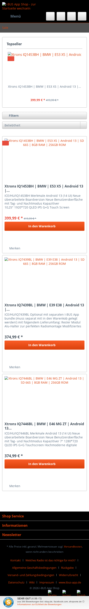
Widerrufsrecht (68, 575)
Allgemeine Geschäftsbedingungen (34, 568)
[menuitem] (11, 16)
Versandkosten (73, 546)
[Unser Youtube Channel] (81, 594)
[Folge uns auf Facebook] (52, 594)
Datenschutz (16, 582)
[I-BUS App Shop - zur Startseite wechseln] (23, 6)
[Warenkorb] (82, 16)
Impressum (46, 582)
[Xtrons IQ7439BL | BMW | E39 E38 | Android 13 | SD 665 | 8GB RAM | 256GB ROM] (44, 276)
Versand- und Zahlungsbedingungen (31, 575)
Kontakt (15, 560)
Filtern (13, 115)
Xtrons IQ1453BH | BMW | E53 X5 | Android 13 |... (44, 86)
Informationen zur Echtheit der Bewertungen (39, 604)
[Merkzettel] (61, 16)
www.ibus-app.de (70, 582)
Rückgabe (67, 568)
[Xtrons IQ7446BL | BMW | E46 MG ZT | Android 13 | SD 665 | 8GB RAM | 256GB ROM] (44, 395)
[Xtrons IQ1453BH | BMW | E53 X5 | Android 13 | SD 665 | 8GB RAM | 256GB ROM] (44, 67)
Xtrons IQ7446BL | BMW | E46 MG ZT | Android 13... (44, 426)
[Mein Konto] (71, 16)
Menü (15, 16)
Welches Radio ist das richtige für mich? (50, 560)
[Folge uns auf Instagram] (66, 594)
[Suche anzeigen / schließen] (50, 16)
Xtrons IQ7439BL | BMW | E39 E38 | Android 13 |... (44, 307)
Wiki (32, 582)
